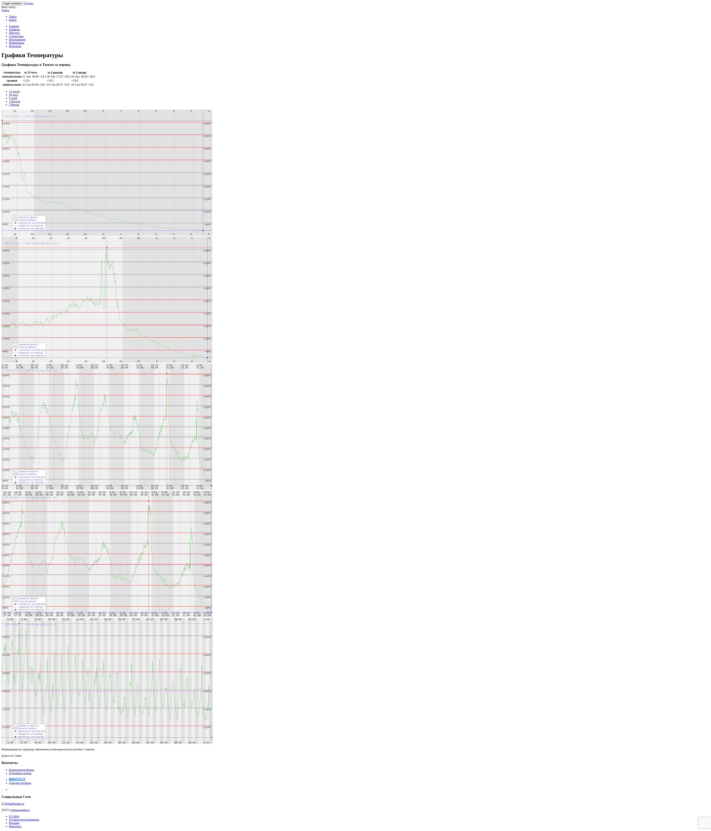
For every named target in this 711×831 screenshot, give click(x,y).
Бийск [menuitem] (13, 19)
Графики (14, 29)
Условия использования (24, 819)
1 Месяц (14, 104)
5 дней (13, 98)
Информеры (16, 42)
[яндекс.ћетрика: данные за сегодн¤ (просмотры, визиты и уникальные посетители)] (20, 783)
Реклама (14, 823)
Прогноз (14, 32)
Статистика (16, 36)
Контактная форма (21, 769)
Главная (14, 26)
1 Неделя (14, 101)
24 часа (13, 94)
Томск (5, 10)
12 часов (14, 91)
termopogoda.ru (20, 810)
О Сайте (14, 816)
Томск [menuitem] (13, 16)
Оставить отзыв (20, 773)
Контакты (15, 46)
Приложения (17, 39)
